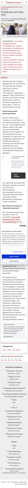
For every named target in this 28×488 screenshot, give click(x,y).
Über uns (3, 482)
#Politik (9, 350)
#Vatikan (18, 350)
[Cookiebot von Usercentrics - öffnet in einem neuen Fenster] (19, 226)
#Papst (4, 350)
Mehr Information (8, 336)
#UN (14, 350)
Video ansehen (16, 175)
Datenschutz (23, 482)
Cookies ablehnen (14, 261)
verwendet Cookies (18, 251)
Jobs (9, 482)
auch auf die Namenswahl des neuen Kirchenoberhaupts (11, 219)
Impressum (14, 482)
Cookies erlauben (14, 256)
